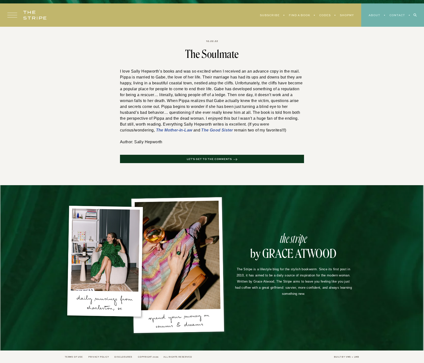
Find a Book (299, 15)
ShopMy (347, 15)
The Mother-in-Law (137, 130)
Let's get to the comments (209, 159)
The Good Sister (177, 130)
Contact (397, 15)
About (374, 15)
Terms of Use (74, 357)
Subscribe (270, 15)
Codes (325, 15)
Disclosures (123, 357)
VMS (348, 357)
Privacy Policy (98, 357)
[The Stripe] (34, 15)
